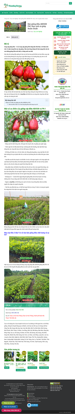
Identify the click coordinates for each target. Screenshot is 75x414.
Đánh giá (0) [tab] (15, 37)
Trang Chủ (6, 12)
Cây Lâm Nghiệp (14, 18)
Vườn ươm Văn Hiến (67, 412)
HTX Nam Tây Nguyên (17, 400)
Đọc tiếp (6, 367)
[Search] (70, 3)
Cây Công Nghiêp (29, 12)
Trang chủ (6, 18)
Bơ (35, 12)
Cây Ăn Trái (22, 12)
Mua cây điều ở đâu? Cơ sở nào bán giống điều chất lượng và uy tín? (23, 104)
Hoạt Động (60, 12)
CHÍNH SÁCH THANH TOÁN (55, 390)
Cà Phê (10, 12)
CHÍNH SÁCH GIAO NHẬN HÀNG (55, 387)
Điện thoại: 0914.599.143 (11, 410)
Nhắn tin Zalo (8, 403)
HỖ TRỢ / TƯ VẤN (62, 52)
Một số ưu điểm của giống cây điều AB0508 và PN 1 (18, 102)
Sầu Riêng (16, 12)
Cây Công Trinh (40, 12)
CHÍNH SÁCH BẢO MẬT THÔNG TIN (56, 385)
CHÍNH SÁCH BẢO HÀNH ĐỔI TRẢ (56, 389)
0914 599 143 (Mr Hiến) (36, 401)
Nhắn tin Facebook (10, 406)
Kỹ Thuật (54, 12)
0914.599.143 (16, 391)
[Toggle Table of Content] (46, 100)
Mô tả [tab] (8, 37)
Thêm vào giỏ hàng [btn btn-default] (21, 370)
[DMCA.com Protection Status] (55, 383)
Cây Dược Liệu (48, 12)
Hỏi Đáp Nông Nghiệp (68, 12)
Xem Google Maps (35, 399)
